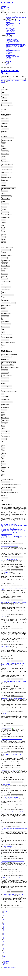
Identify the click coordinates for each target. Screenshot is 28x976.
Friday (2, 458)
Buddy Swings (4, 276)
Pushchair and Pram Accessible (7, 294)
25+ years (3, 236)
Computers (3, 308)
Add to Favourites (19, 543)
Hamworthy (3, 222)
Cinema (2, 92)
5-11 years (3, 239)
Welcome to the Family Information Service (15, 16)
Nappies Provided (4, 321)
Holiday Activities (10, 25)
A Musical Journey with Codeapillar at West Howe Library (14, 602)
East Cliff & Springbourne (6, 214)
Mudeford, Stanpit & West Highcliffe (8, 188)
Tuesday (2, 450)
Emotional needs (4, 370)
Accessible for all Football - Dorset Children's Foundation (14, 681)
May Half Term (4, 126)
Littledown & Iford (4, 151)
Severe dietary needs (5, 431)
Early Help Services (10, 28)
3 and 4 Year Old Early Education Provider (9, 492)
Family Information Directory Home (14, 20)
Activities (8, 24)
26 (3, 943)
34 (3, 952)
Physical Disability (4, 378)
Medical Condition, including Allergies (8, 362)
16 (3, 930)
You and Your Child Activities (6, 105)
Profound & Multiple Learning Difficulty (8, 391)
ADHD (2, 394)
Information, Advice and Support (13, 56)
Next (4, 955)
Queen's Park (3, 206)
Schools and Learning (10, 30)
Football (2, 271)
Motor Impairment (4, 372)
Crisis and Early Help (10, 55)
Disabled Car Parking (5, 265)
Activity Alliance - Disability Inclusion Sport (11, 754)
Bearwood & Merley (5, 212)
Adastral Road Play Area (7, 784)
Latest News (8, 18)
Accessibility (6, 961)
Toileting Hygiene (4, 423)
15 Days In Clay (4, 572)
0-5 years (3, 228)
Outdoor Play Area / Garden (6, 247)
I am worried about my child (12, 40)
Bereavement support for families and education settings (12, 532)
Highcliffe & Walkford (5, 198)
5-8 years (3, 231)
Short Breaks (3, 495)
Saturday (3, 445)
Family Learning (4, 100)
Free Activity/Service (5, 482)
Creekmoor (3, 159)
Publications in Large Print (6, 334)
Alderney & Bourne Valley (6, 172)
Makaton (2, 297)
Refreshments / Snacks (5, 313)
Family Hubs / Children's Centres (13, 23)
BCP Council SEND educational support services (11, 529)
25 (3, 941)
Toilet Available (4, 257)
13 (3, 927)
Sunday (2, 461)
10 (3, 923)
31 (3, 949)
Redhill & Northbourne (5, 161)
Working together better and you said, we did (15, 42)
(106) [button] (10, 114)
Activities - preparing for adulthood (8, 524)
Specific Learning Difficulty (6, 386)
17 (3, 932)
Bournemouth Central (5, 217)
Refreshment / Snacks (5, 260)
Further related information (6, 534)
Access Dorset (4, 646)
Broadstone (3, 182)
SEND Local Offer (14, 48)
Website (12, 543)
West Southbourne (4, 204)
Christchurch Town (4, 153)
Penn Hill (3, 201)
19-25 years (3, 234)
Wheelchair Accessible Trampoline (8, 342)
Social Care (8, 53)
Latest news (8, 34)
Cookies (5, 962)
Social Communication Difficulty (7, 364)
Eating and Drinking (5, 404)
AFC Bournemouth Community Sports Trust (11, 877)
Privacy (5, 964)
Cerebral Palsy (4, 409)
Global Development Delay (6, 356)
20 (3, 935)
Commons (3, 156)
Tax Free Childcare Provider (6, 479)
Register (8, 64)
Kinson (2, 145)
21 (3, 937)
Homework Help (4, 310)
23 (3, 939)
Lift (1, 284)
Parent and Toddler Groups (6, 103)
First (4, 910)
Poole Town (3, 209)
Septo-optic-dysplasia (5, 433)
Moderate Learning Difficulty (6, 401)
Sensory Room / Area (5, 289)
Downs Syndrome (4, 407)
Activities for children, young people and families (11, 528)
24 (3, 940)
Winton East (3, 185)
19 (3, 934)
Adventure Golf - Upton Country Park (10, 797)
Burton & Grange (4, 190)
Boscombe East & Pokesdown (7, 137)
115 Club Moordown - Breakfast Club (9, 546)
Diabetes (3, 428)
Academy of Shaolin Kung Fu (7, 631)
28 (3, 945)
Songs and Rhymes (5, 316)
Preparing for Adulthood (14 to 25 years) (14, 46)
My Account (6, 63)
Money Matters (9, 52)
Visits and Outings (4, 300)
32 (3, 950)
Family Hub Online (8, 36)
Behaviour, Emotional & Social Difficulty (9, 354)
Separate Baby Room (5, 326)
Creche (2, 329)
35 (3, 954)
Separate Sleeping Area (5, 324)
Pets (2, 318)
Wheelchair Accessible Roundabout (8, 302)
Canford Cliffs (3, 174)
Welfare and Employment (11, 31)
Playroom (3, 332)
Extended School (4, 497)
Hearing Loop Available (5, 281)
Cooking (2, 345)
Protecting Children (10, 29)
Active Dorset (5, 713)
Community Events (5, 95)
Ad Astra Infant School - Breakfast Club (10, 770)
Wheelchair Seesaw (5, 340)
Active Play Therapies (6, 728)
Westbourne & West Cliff (6, 177)
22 (3, 938)
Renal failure (3, 439)
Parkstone (3, 143)
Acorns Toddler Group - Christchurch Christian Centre (13, 698)
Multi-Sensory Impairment (6, 375)
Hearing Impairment (5, 359)
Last (4, 956)
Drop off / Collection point (6, 255)
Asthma (2, 412)
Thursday (3, 455)
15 (3, 929)
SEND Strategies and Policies (12, 41)
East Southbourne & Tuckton (7, 164)
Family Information (5, 958)
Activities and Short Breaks (12, 47)
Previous (5, 911)
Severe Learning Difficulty (6, 388)
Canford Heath (4, 148)
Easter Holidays (4, 123)
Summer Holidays (4, 118)
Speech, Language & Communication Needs (9, 367)
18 (3, 933)
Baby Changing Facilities (6, 287)
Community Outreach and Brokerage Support (16, 17)
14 (3, 928)
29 (3, 946)
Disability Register (10, 58)
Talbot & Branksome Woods (6, 167)
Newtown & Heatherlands (6, 169)
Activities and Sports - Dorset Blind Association (12, 739)
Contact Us (7, 60)
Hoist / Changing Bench (5, 305)
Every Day (3, 463)
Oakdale (2, 193)
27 (3, 944)
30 (3, 948)
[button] (14, 85)
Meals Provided (4, 268)
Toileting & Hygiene (5, 420)
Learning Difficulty (4, 396)
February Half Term (5, 128)
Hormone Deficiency (5, 436)
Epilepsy (2, 415)
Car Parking (3, 252)
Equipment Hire (4, 273)
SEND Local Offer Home (11, 39)
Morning (2, 471)
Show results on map (5, 535)
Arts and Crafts (4, 279)
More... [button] (2, 134)
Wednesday (3, 453)
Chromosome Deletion (5, 399)
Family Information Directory (12, 27)
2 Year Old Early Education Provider (8, 487)
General (14, 16)
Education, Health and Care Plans (13, 50)
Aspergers (3, 383)
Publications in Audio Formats (7, 337)
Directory (17, 80)
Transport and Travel (10, 49)
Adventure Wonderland (7, 846)
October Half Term (4, 120)
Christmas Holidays (5, 115)
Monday (2, 448)
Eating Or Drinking (4, 417)
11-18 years (3, 242)
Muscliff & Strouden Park (6, 196)
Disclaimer (5, 963)
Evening (2, 474)
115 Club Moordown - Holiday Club (9, 559)
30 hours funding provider (6, 489)
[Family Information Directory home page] (8, 967)
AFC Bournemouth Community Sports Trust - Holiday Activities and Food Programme (13, 895)
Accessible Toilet (4, 263)
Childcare (8, 22)
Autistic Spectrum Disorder (6, 351)
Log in (7, 63)
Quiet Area (3, 292)
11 (3, 924)
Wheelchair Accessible (5, 249)
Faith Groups (3, 97)
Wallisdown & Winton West (6, 140)
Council (7, 2)
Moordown (3, 220)
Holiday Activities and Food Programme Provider (10, 484)
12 (3, 926)
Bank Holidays (4, 131)
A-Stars (3, 616)
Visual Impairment (4, 380)
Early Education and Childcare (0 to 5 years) (15, 44)
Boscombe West (4, 180)
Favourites (3, 82)
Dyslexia (2, 425)
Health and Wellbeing (10, 33)
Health (7, 51)
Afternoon (3, 468)
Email (9, 543)
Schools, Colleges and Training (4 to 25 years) (16, 45)
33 (3, 951)
